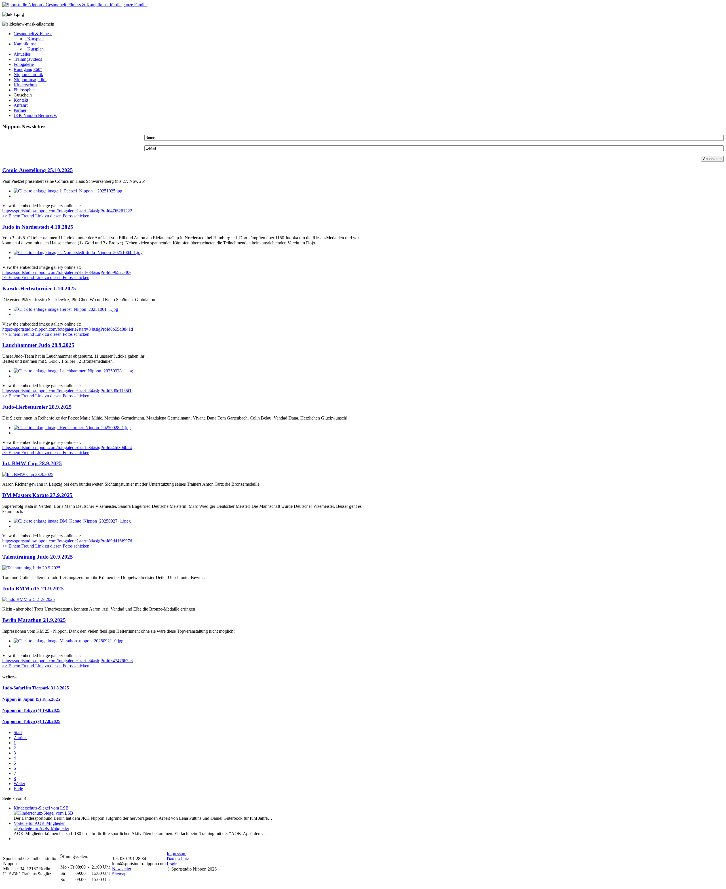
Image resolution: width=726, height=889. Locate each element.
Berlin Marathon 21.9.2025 (34, 620)
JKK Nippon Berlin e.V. (35, 115)
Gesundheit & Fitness (33, 33)
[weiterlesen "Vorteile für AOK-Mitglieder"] (41, 828)
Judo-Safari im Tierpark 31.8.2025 (35, 687)
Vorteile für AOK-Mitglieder (39, 823)
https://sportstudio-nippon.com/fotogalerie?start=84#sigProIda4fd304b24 (67, 447)
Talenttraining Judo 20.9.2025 (37, 557)
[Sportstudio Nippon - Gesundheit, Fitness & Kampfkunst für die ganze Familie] (74, 4)
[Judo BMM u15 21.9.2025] (28, 599)
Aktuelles (22, 54)
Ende (18, 788)
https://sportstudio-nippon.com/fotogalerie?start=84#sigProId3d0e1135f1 (67, 390)
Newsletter (121, 868)
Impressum (176, 853)
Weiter (19, 783)
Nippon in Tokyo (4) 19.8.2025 (31, 710)
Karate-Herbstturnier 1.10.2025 (39, 289)
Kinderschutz (25, 84)
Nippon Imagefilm (30, 79)
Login (172, 863)
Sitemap (119, 873)
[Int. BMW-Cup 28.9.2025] (27, 474)
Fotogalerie (24, 64)
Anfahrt (21, 105)
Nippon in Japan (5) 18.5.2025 (31, 699)
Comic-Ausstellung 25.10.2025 (37, 170)
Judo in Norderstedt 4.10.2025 (37, 227)
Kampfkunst (25, 43)
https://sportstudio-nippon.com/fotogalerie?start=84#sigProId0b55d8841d (67, 329)
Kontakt (21, 100)
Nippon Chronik (28, 74)
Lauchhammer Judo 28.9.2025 (38, 345)
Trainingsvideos (28, 59)
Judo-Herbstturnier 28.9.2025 (37, 407)
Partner (20, 110)
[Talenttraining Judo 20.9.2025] (31, 567)
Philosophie (24, 89)
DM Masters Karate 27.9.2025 (37, 495)
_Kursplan (34, 38)
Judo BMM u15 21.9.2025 (33, 589)
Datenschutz (178, 858)
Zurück (20, 737)
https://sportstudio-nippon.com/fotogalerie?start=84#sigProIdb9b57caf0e (66, 272)
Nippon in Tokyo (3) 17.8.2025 (31, 721)
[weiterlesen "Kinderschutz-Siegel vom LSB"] (43, 813)
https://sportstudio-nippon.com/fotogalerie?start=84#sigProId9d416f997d (67, 540)
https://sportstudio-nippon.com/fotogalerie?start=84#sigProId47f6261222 (67, 210)
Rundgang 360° (28, 69)
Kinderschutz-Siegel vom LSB (41, 808)
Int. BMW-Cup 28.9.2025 (32, 463)
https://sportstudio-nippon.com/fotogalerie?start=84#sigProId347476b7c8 (67, 660)
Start (18, 732)
